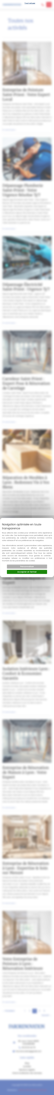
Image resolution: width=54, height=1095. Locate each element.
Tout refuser (29, 3)
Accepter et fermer (27, 571)
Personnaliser (27, 566)
